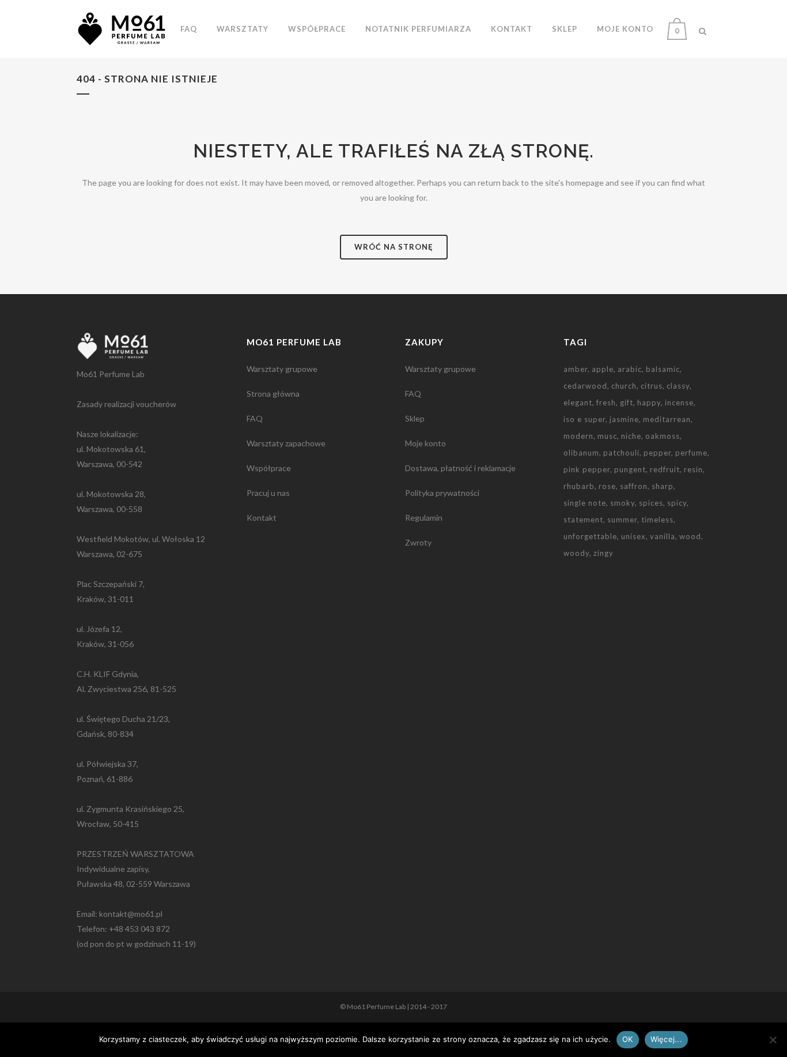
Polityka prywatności (442, 493)
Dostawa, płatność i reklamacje (460, 468)
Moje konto (425, 443)
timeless (657, 519)
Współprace (269, 468)
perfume (691, 452)
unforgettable (590, 536)
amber (575, 369)
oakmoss (662, 436)
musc (607, 436)
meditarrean (667, 419)
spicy (677, 502)
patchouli (621, 452)
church (624, 385)
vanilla (662, 536)
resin (693, 469)
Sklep (415, 418)
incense (679, 402)
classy (678, 385)
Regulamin (423, 517)
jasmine (624, 419)
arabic (630, 369)
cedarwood (585, 385)
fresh (606, 402)
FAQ (255, 418)
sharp (663, 486)
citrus (652, 385)
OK (627, 1039)
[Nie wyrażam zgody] (772, 1039)
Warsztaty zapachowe (286, 443)
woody (576, 553)
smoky (622, 502)
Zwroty (418, 542)
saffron (634, 486)
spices (651, 502)
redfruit (665, 469)
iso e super (584, 419)
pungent (630, 469)
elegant (577, 402)
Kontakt (262, 517)
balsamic (663, 369)
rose (607, 486)
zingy (603, 553)
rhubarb (579, 486)
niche (631, 436)
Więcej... (666, 1039)
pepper (657, 452)
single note (584, 502)
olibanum (581, 452)
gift (626, 402)
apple (603, 369)
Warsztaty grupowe (282, 369)
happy (649, 402)
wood (690, 536)
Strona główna (273, 393)
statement (583, 519)
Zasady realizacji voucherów (126, 404)
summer (622, 519)
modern (578, 436)
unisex (633, 536)
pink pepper (586, 469)
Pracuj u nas (268, 493)
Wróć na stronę (393, 246)
